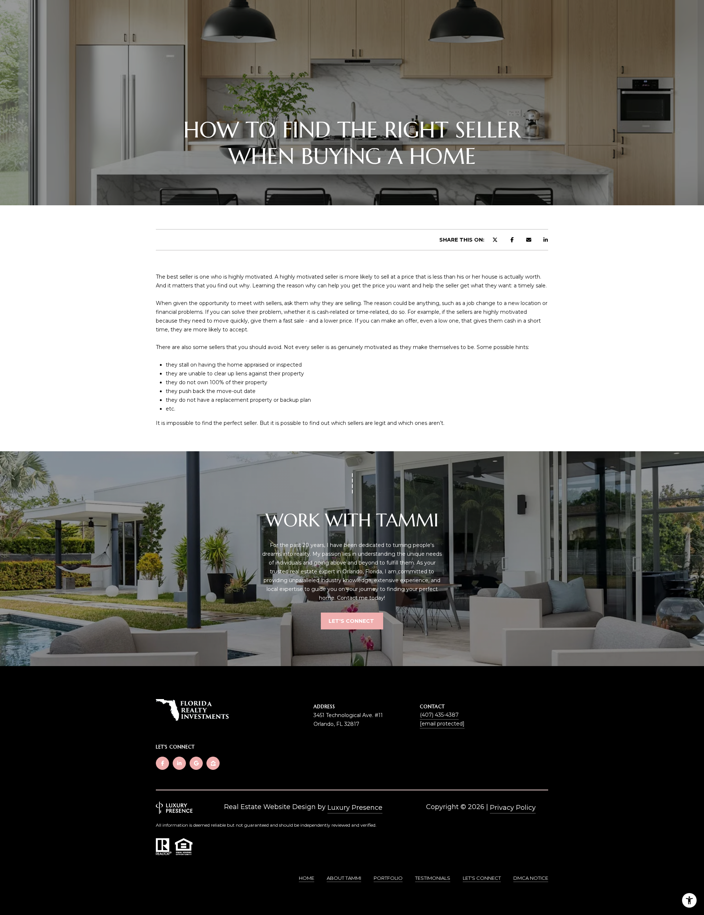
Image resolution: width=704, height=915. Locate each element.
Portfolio (388, 878)
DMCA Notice (530, 878)
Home (306, 878)
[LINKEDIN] (179, 763)
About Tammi (344, 878)
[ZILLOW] (213, 763)
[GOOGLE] (196, 763)
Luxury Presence (354, 808)
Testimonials (432, 878)
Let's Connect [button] (352, 621)
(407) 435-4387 (439, 715)
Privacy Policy (513, 808)
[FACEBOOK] (162, 763)
